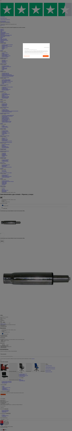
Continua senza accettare (46, 47)
